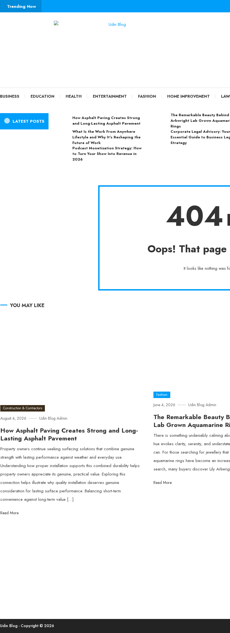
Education (42, 96)
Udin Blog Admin (53, 418)
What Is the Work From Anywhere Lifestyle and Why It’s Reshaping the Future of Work (106, 137)
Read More (10, 513)
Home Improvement (188, 96)
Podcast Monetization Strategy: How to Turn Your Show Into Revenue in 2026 (107, 153)
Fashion (147, 96)
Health (74, 96)
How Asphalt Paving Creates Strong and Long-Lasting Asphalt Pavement (106, 120)
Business (9, 96)
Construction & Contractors (22, 408)
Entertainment (110, 96)
